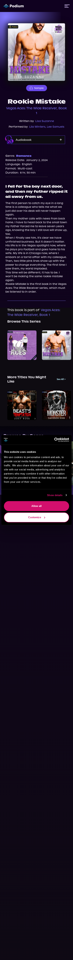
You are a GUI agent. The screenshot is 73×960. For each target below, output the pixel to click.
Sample (39, 88)
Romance (23, 155)
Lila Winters (37, 126)
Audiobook (24, 139)
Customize (34, 517)
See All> (61, 379)
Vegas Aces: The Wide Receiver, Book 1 (36, 110)
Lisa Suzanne (44, 121)
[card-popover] (21, 345)
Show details (54, 495)
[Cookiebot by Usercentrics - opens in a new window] (54, 440)
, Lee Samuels (54, 126)
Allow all (36, 505)
